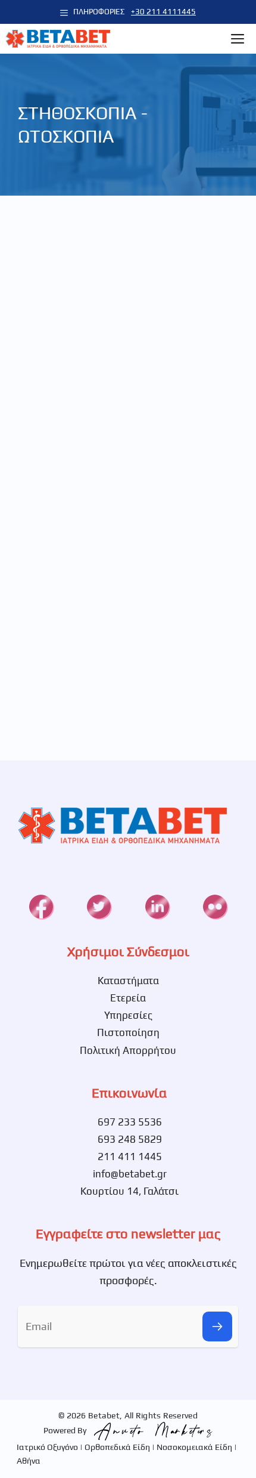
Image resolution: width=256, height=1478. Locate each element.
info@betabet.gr (130, 1174)
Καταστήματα (128, 981)
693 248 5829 (130, 1139)
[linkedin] (157, 907)
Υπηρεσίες (128, 1015)
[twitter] (99, 907)
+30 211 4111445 (163, 11)
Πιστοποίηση (128, 1032)
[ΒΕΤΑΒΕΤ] (58, 39)
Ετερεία (128, 998)
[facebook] (41, 907)
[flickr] (215, 907)
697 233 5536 (130, 1122)
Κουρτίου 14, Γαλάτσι (129, 1191)
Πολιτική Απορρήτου (128, 1050)
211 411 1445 (130, 1156)
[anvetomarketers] (150, 1430)
